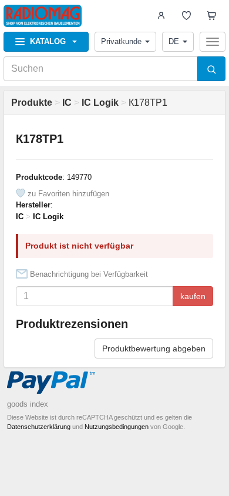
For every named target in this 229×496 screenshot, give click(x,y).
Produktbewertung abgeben (154, 348)
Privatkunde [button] (121, 41)
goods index (27, 404)
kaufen (193, 296)
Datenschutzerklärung (38, 426)
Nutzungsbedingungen (117, 426)
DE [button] (174, 41)
